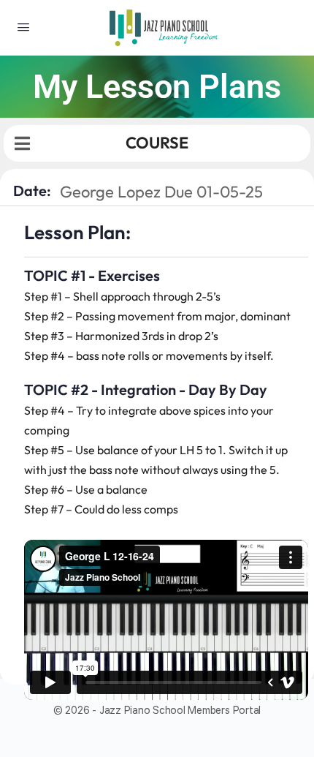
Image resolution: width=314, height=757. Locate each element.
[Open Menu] (23, 26)
